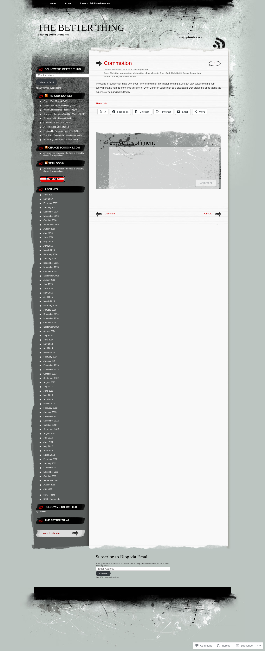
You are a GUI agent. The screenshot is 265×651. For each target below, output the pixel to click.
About (68, 3)
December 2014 (51, 314)
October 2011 (49, 476)
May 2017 (48, 199)
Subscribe (103, 573)
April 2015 (48, 297)
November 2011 (50, 472)
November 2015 (51, 267)
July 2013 (48, 386)
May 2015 (48, 293)
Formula (208, 213)
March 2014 (49, 352)
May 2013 (48, 395)
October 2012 (49, 425)
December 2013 (51, 365)
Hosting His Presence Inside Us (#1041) (62, 131)
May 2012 (48, 446)
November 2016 (51, 216)
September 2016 (51, 224)
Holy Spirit (176, 73)
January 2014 (49, 361)
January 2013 (49, 412)
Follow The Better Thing (63, 69)
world (133, 76)
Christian (114, 73)
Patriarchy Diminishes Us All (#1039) (60, 139)
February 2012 (50, 459)
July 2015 (48, 284)
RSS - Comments (51, 499)
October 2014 (49, 322)
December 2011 (50, 467)
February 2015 (50, 305)
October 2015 (49, 271)
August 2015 (49, 280)
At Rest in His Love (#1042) (56, 127)
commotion (126, 73)
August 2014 (49, 331)
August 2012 (49, 433)
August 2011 (49, 485)
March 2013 (49, 403)
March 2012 (49, 455)
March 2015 (49, 301)
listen (193, 73)
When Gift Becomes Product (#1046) (60, 110)
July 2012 (48, 438)
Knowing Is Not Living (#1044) (57, 118)
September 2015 (51, 276)
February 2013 (50, 408)
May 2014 (48, 344)
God (167, 73)
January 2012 (49, 463)
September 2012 (51, 429)
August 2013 (49, 382)
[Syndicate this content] (46, 95)
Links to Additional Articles (95, 3)
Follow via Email (46, 82)
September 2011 (51, 480)
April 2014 (48, 348)
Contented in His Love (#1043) (57, 122)
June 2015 (48, 288)
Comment (206, 182)
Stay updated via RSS (190, 37)
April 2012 (48, 450)
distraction (138, 73)
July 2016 (48, 233)
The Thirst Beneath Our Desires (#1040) (62, 135)
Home (53, 3)
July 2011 (47, 489)
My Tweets (41, 511)
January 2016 (49, 258)
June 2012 (48, 442)
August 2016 (49, 229)
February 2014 (50, 357)
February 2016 (50, 254)
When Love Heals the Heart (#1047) (60, 105)
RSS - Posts (49, 495)
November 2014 (51, 318)
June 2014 (48, 339)
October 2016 (49, 220)
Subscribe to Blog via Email (122, 556)
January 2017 (49, 207)
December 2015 (51, 263)
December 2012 (51, 416)
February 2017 (50, 203)
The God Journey (60, 95)
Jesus (186, 73)
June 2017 (48, 194)
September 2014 (51, 327)
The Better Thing (81, 27)
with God (124, 76)
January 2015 (49, 310)
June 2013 (48, 391)
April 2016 (48, 246)
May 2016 (48, 241)
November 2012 (51, 421)
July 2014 (48, 335)
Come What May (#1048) (55, 101)
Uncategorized (140, 69)
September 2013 (51, 378)
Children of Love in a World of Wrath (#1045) (64, 114)
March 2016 (49, 250)
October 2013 (49, 374)
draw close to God (154, 73)
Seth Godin (56, 163)
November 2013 (51, 369)
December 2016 (51, 212)
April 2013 (48, 399)
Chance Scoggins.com (64, 147)
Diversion (110, 213)
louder (107, 76)
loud (199, 73)
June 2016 (48, 237)
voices (115, 76)
